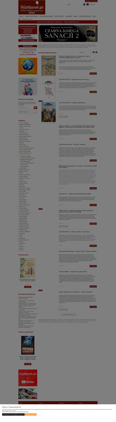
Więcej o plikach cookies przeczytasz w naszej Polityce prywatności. (15, 411)
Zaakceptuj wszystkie (31, 414)
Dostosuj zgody (20, 414)
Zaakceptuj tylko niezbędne (9, 414)
